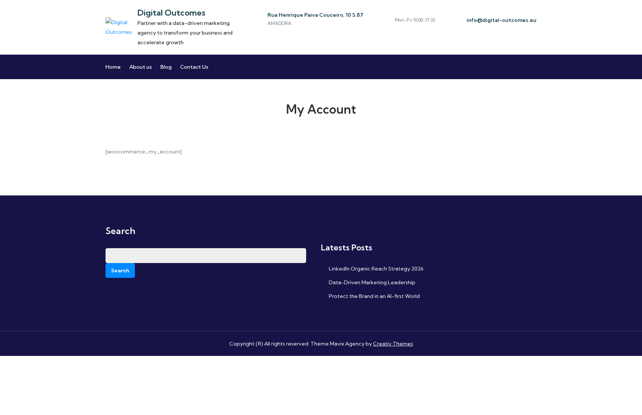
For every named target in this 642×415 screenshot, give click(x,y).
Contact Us (194, 67)
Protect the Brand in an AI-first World (374, 296)
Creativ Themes (393, 343)
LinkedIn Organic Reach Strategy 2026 (376, 268)
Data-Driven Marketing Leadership (372, 282)
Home (113, 67)
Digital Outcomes (171, 12)
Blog (166, 67)
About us (140, 67)
